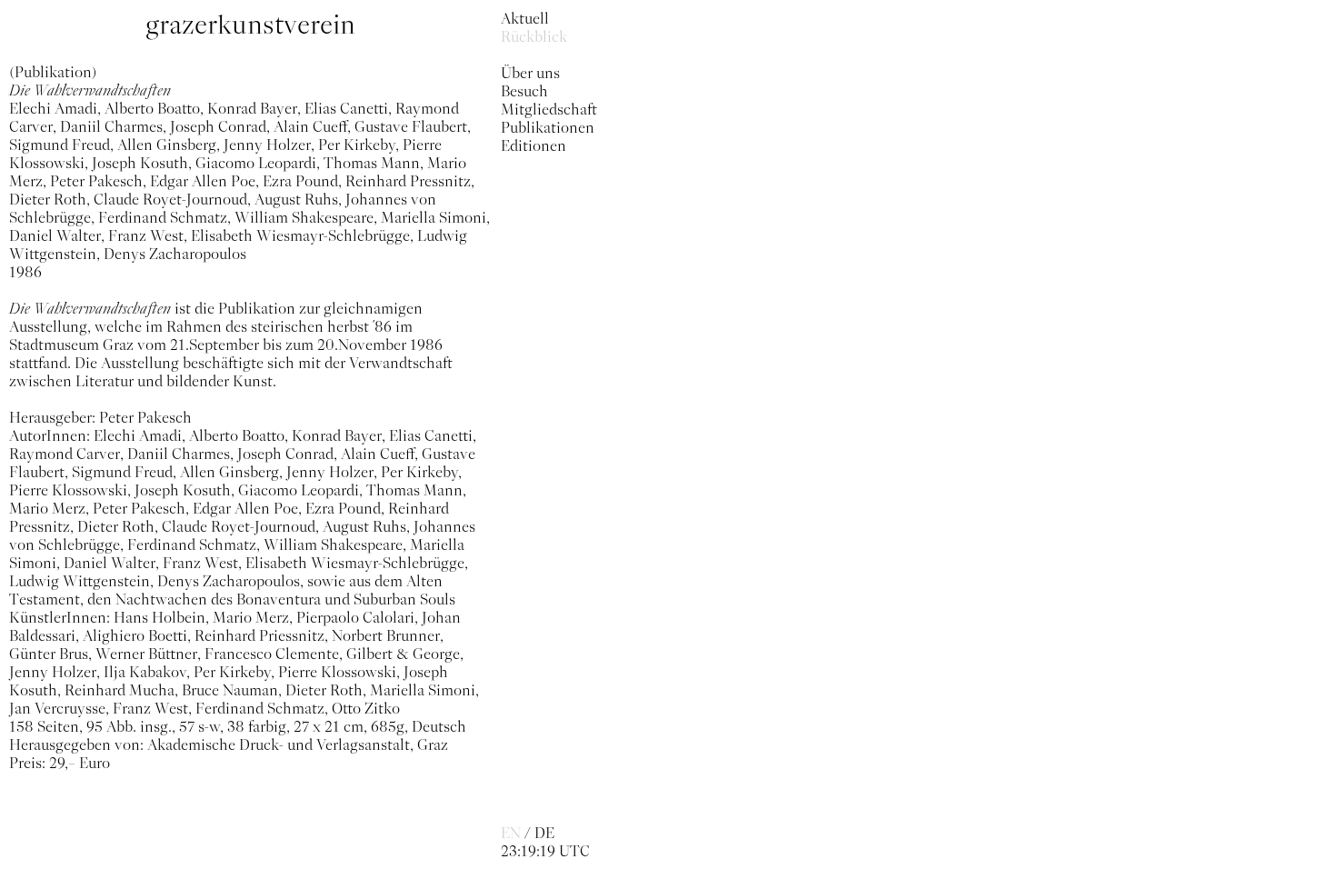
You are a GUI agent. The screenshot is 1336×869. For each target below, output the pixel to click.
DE (544, 833)
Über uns (530, 73)
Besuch (524, 91)
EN (511, 833)
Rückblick (534, 36)
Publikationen (547, 127)
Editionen (533, 145)
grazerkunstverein (250, 25)
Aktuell (525, 18)
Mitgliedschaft (549, 109)
